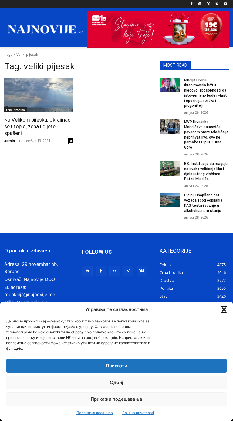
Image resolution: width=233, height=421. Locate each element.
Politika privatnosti (138, 412)
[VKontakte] (142, 271)
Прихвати (116, 366)
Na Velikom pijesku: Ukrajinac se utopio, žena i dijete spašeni (37, 126)
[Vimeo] (216, 4)
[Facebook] (191, 4)
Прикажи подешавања (116, 399)
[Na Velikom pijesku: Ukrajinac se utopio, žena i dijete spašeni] (38, 95)
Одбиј (116, 382)
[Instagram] (200, 4)
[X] (208, 4)
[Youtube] (225, 4)
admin (9, 140)
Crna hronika (15, 110)
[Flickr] (114, 271)
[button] (224, 309)
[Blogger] (87, 271)
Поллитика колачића (94, 412)
